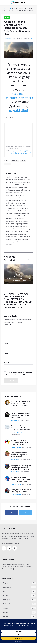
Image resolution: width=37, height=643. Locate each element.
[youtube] (14, 548)
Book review (7, 587)
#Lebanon (18, 94)
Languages (6, 612)
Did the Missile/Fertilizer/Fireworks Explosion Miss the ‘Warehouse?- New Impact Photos (18, 278)
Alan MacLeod (15, 420)
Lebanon (7, 164)
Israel (23, 161)
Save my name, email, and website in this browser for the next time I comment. (18, 375)
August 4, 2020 (18, 110)
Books (5, 591)
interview (6, 608)
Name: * (6, 343)
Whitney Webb (15, 408)
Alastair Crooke (16, 484)
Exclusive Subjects (9, 604)
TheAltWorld (20, 2)
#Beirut (11, 98)
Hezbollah (15, 161)
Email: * (6, 353)
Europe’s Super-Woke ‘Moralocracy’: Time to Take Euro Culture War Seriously (20, 479)
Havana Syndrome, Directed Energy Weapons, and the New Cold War (20, 415)
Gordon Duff (7, 38)
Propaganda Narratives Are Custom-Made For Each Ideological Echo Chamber (20, 428)
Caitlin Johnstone (16, 432)
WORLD (8, 8)
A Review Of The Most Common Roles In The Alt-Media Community (20, 442)
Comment (7, 324)
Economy (6, 595)
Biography (6, 583)
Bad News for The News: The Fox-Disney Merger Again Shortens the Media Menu (21, 467)
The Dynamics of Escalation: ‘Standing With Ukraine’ (21, 491)
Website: (7, 363)
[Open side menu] (2, 2)
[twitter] (25, 512)
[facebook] (11, 512)
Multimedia (6, 616)
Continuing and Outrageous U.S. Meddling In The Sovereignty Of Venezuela (20, 403)
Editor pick (6, 600)
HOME (3, 8)
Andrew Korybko (16, 447)
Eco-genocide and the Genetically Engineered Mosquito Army (19, 455)
